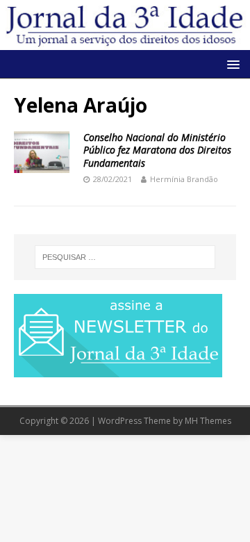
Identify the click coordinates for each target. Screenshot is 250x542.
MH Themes (208, 421)
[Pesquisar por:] (125, 257)
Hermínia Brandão (184, 179)
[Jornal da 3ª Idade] (125, 25)
